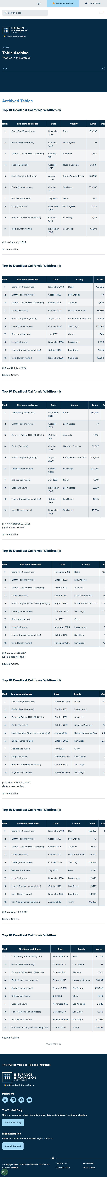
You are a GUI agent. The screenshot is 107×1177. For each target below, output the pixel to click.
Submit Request (13, 1146)
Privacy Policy (89, 1167)
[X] (5, 1100)
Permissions (88, 1163)
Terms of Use (61, 1163)
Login (38, 3)
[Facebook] (21, 1100)
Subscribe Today (13, 1122)
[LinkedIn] (13, 1100)
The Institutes (94, 3)
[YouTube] (29, 1100)
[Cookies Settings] (4, 1172)
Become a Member (65, 3)
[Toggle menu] (102, 13)
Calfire (14, 249)
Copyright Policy (63, 1167)
